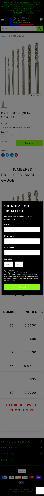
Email (6, 224)
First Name (9, 236)
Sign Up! (22, 287)
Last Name (9, 248)
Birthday (8, 259)
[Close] (40, 202)
